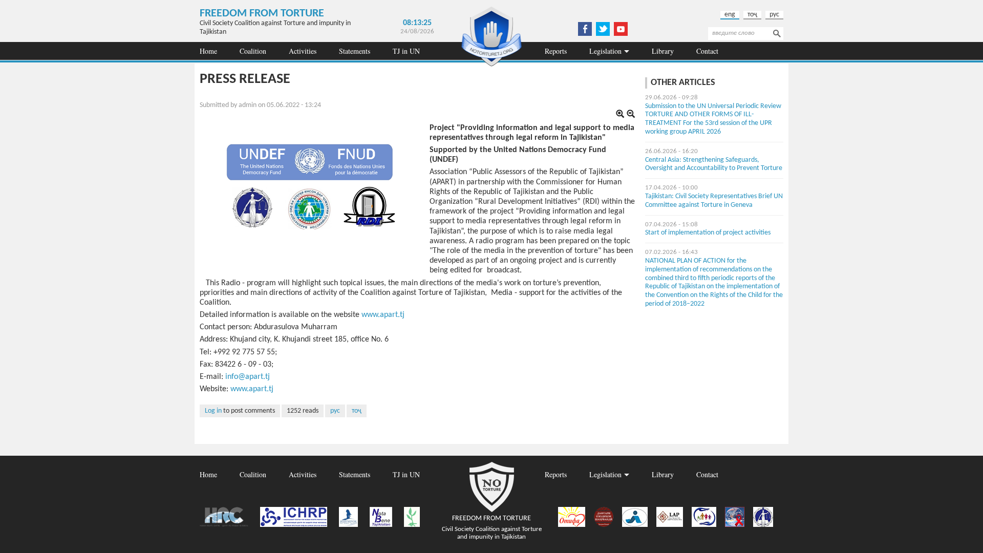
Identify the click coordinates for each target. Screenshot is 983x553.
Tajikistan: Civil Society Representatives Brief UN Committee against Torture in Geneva (714, 201)
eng (729, 14)
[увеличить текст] (620, 115)
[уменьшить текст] (631, 115)
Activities (302, 51)
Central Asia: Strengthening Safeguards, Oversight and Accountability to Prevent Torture (713, 164)
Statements (354, 51)
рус (774, 14)
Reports (556, 51)
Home (208, 51)
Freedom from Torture (262, 13)
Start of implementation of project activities (708, 233)
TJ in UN (406, 51)
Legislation (605, 51)
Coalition (253, 51)
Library (663, 51)
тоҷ (752, 14)
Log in (213, 411)
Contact (707, 51)
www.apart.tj (382, 315)
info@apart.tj (247, 377)
